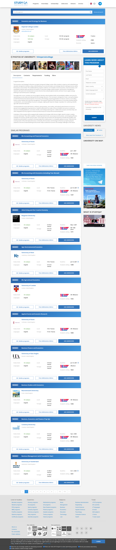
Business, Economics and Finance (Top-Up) (36, 419)
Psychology (78, 512)
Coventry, (24, 427)
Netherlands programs (49, 502)
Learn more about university (94, 165)
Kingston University (28, 215)
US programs (31, 504)
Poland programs (48, 509)
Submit (94, 117)
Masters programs (17, 504)
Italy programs (32, 514)
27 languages (96, 507)
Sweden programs (48, 512)
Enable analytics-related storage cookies (22, 548)
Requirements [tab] (37, 75)
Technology (63, 514)
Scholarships (54, 3)
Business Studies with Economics (33, 385)
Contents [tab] (27, 75)
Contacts (14, 529)
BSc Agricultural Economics (31, 280)
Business (62, 507)
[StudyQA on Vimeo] (81, 533)
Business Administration (81, 502)
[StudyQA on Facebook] (77, 528)
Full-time (30, 39)
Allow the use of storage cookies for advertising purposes (26, 546)
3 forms (94, 514)
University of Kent (28, 252)
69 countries (95, 504)
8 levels (94, 509)
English (30, 42)
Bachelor (15, 21)
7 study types (96, 516)
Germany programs (33, 512)
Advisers (73, 3)
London (23, 29)
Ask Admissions (69, 166)
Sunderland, (25, 464)
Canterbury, (25, 255)
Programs (36, 3)
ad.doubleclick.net (26, 31)
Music (61, 502)
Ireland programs (48, 516)
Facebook (89, 130)
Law (61, 516)
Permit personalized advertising (88, 546)
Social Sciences (79, 507)
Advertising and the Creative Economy (35, 210)
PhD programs (16, 507)
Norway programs (33, 502)
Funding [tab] (47, 75)
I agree (98, 541)
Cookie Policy (47, 543)
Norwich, (24, 356)
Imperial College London (30, 27)
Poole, (23, 393)
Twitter (100, 130)
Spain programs (32, 507)
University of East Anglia (30, 353)
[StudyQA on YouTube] (77, 533)
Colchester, (24, 144)
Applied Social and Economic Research (34, 314)
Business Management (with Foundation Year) (37, 456)
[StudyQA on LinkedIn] (81, 528)
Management (63, 504)
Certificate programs (17, 516)
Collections (64, 3)
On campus (31, 36)
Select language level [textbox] (92, 90)
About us (14, 527)
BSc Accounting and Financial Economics (35, 136)
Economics (63, 509)
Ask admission (93, 51)
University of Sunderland (30, 462)
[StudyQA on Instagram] (86, 528)
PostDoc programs (17, 512)
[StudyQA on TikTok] (86, 532)
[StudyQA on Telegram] (91, 528)
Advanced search (98, 12)
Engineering (78, 504)
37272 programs (97, 502)
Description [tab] (17, 75)
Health (77, 516)
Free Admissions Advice (70, 51)
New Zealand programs (49, 507)
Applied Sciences (80, 509)
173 (65, 491)
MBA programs (16, 509)
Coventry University (28, 425)
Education (63, 512)
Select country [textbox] (90, 86)
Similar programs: (20, 130)
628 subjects (96, 512)
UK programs (46, 504)
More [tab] (54, 75)
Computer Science (80, 514)
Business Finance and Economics (32, 348)
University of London (29, 285)
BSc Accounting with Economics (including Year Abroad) (40, 173)
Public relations (16, 534)
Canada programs (33, 509)
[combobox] (94, 86)
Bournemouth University (30, 390)
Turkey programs (48, 514)
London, (24, 218)
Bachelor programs (17, 502)
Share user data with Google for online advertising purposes (61, 546)
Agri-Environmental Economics (32, 247)
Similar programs (24, 51)
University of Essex (28, 141)
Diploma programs (17, 514)
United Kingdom (30, 29)
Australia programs (33, 516)
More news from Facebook (93, 135)
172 (60, 491)
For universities (16, 531)
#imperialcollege (45, 57)
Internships (44, 3)
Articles (80, 3)
